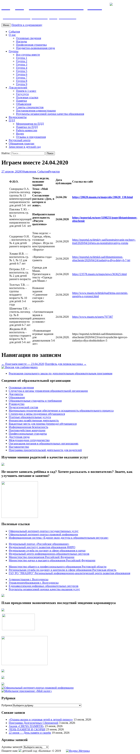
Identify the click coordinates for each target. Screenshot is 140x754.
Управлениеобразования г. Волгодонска (34, 582)
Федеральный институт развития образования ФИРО (42, 547)
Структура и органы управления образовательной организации (48, 390)
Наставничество (19, 446)
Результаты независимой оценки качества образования (50, 113)
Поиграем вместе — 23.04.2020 (22, 363)
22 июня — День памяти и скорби (30, 732)
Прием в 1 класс (26, 90)
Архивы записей (11, 747)
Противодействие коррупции (27, 430)
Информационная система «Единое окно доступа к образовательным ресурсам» (58, 537)
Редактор (54, 171)
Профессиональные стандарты (28, 433)
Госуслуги (22, 94)
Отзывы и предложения (31, 136)
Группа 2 (21, 61)
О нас (12, 34)
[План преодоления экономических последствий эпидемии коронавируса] (2, 610)
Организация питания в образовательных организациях (43, 443)
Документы (16, 394)
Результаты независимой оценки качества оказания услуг (44, 589)
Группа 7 (21, 77)
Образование (17, 397)
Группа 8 (21, 80)
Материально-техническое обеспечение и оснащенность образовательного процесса (61, 410)
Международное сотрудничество (29, 440)
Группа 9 (21, 84)
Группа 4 (21, 67)
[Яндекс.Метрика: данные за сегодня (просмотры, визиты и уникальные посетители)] (78, 751)
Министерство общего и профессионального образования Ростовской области (57, 566)
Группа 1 (21, 57)
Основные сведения (28, 38)
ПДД (12, 120)
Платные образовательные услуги (30, 417)
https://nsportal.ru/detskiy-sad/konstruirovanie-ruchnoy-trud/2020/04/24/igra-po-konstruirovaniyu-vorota (104, 241)
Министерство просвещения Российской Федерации (41, 557)
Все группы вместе (28, 54)
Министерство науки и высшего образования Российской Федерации (52, 560)
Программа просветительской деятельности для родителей (45, 450)
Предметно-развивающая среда (35, 48)
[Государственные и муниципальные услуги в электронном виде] (2, 671)
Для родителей (18, 87)
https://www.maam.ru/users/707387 (92, 316)
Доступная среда (19, 436)
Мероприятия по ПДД (30, 123)
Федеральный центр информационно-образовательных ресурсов (49, 553)
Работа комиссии (26, 130)
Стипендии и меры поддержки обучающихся (37, 413)
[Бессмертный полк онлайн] (2, 595)
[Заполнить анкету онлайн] (2, 464)
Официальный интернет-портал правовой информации (43, 534)
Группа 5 (21, 71)
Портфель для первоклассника (65, 363)
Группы (13, 51)
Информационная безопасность (28, 427)
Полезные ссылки (27, 97)
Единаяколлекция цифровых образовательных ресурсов (43, 586)
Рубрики (6, 705)
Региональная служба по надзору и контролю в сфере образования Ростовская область (62, 569)
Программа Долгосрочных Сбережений (33, 722)
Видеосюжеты (18, 117)
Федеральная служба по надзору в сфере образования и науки (47, 550)
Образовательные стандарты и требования (35, 400)
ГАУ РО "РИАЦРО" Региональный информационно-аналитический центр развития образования (69, 573)
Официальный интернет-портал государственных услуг (44, 531)
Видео (20, 133)
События (14, 31)
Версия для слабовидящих (21, 367)
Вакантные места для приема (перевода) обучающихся (43, 423)
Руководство (16, 404)
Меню (6, 25)
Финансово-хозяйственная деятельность (34, 420)
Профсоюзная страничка (31, 44)
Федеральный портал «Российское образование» (39, 543)
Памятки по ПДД (27, 127)
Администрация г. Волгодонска (28, 579)
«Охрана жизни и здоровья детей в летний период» (41, 719)
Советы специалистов (30, 107)
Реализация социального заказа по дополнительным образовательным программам (60, 373)
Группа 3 (21, 64)
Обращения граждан (21, 143)
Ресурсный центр (19, 140)
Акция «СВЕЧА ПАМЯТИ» (26, 726)
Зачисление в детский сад (25, 146)
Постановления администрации (36, 110)
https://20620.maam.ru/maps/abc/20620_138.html (102, 197)
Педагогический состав (23, 407)
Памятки (21, 100)
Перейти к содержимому (26, 25)
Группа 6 (21, 74)
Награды (21, 41)
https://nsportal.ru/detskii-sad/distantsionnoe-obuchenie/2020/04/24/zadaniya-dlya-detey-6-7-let (101, 258)
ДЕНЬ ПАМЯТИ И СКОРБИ (27, 729)
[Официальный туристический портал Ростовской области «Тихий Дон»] (2, 684)
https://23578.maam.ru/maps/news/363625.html (99, 274)
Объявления (23, 104)
